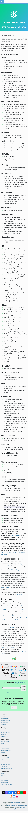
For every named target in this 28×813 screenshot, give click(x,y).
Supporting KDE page (7, 647)
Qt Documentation (5, 732)
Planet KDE (3, 746)
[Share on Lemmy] (21, 792)
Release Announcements (14, 23)
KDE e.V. (3, 775)
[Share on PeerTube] (11, 795)
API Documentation (6, 730)
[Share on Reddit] (18, 792)
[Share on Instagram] (17, 795)
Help (2, 759)
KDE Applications (5, 718)
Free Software (11, 627)
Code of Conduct (5, 764)
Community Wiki (5, 757)
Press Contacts (5, 748)
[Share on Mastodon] (6, 792)
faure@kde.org (15, 535)
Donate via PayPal (24, 688)
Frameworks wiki (8, 616)
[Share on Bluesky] (9, 792)
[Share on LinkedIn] (15, 792)
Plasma (3, 716)
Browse (14, 708)
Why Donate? (20, 683)
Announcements (5, 741)
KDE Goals (3, 734)
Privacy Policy (4, 766)
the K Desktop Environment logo (17, 805)
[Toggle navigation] (26, 2)
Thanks (3, 752)
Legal (14, 809)
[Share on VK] (14, 795)
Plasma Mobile (4, 722)
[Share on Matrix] (3, 792)
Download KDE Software (7, 762)
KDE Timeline (4, 780)
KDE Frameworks (5, 720)
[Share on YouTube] (24, 792)
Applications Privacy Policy (7, 768)
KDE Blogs (3, 743)
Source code (4, 736)
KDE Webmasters (16, 802)
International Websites (6, 784)
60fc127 (22, 804)
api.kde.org (20, 594)
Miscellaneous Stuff (6, 750)
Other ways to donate (14, 693)
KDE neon (3, 724)
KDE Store (3, 773)
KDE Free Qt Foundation (7, 778)
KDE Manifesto (4, 782)
